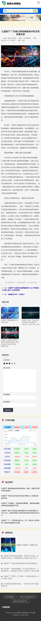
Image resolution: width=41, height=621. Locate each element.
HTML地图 (31, 613)
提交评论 (8, 410)
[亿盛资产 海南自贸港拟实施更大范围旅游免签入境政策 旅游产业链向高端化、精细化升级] (10, 332)
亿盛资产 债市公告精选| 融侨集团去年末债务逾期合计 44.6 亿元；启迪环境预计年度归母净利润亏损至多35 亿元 (20, 512)
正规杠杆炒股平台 (20, 601)
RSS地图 (25, 613)
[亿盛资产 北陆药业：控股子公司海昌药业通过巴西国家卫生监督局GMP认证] (8, 545)
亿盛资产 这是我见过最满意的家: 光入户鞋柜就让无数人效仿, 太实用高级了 (20, 289)
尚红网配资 (9, 596)
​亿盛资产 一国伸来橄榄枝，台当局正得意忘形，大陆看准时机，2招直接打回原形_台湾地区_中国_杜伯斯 (20, 570)
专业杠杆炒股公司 (27, 596)
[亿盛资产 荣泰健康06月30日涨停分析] (10, 313)
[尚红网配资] (11, 3)
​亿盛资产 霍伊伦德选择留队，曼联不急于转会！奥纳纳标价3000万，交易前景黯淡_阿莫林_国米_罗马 (19, 557)
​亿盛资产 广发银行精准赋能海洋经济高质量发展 (20, 563)
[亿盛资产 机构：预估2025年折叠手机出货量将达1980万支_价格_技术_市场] (31, 313)
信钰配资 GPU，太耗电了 (16, 294)
